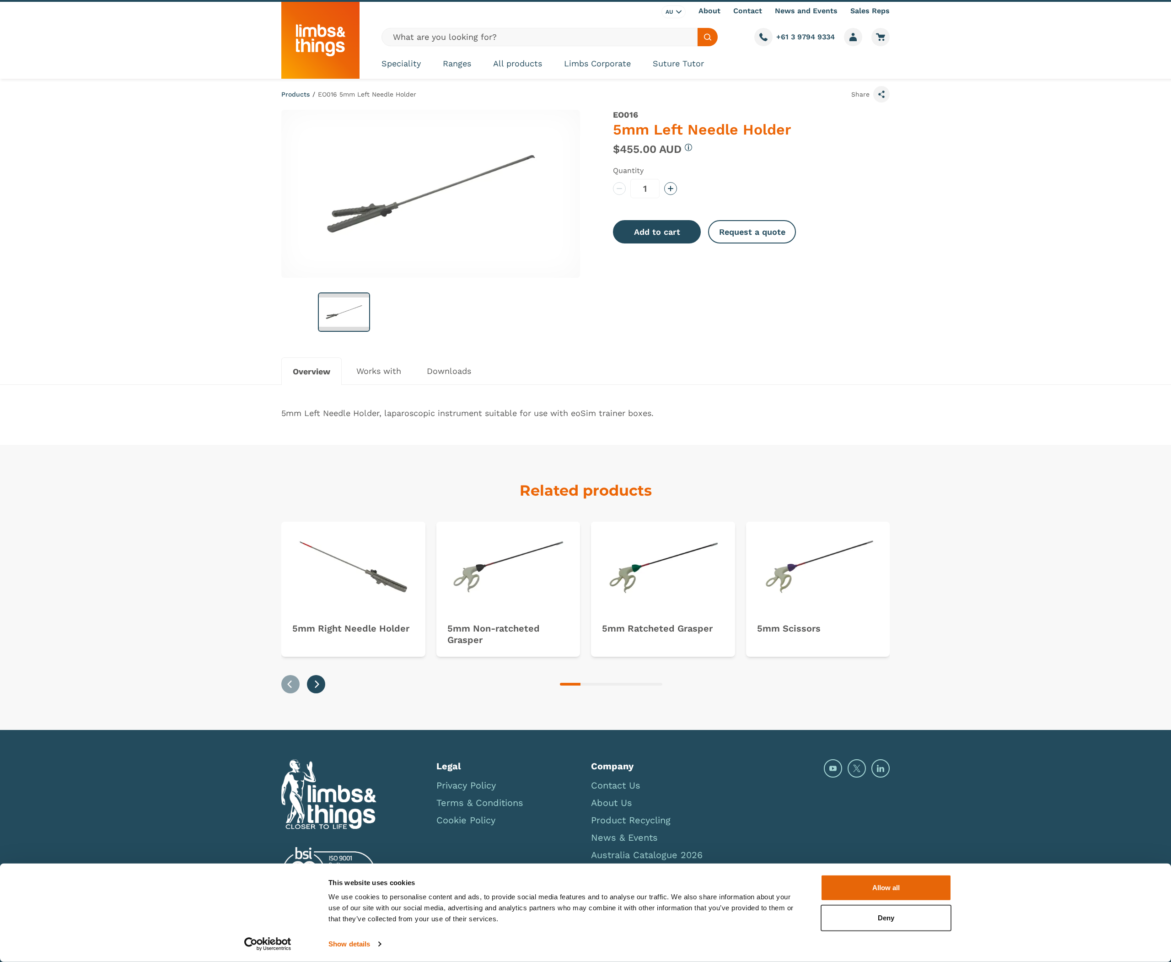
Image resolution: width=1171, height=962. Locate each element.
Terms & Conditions (479, 802)
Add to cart (657, 232)
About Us (611, 802)
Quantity (628, 170)
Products (295, 94)
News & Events (624, 837)
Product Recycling (631, 820)
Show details (349, 944)
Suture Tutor (678, 63)
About (709, 10)
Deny (886, 917)
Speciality (401, 63)
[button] (344, 312)
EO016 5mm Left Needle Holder (367, 94)
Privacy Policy (466, 785)
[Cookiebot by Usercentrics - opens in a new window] (268, 944)
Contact (747, 10)
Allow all (886, 888)
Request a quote (752, 232)
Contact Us (615, 785)
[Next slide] (316, 684)
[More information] (688, 147)
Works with (378, 371)
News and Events (806, 10)
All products (517, 63)
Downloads (449, 371)
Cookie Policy (465, 820)
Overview (311, 371)
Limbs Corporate (597, 63)
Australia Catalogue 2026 (647, 854)
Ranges (457, 63)
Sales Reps (870, 10)
